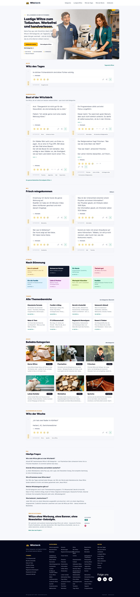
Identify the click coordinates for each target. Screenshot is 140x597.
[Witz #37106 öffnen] (110, 79)
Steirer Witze (87, 583)
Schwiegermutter (106, 172)
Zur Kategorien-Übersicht (107, 299)
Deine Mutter (52, 559)
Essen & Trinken (30, 567)
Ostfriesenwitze (53, 579)
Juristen (51, 568)
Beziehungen (64, 549)
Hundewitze (44, 250)
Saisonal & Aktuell (30, 574)
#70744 (28, 436)
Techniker (63, 586)
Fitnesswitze (87, 559)
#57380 (73, 173)
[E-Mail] (110, 579)
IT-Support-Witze (77, 566)
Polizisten (86, 579)
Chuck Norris (64, 555)
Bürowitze (87, 551)
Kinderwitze (64, 571)
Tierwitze (43, 175)
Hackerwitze (64, 564)
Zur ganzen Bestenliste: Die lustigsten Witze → (39, 180)
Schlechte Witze (53, 581)
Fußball (75, 561)
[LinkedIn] (105, 579)
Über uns (99, 563)
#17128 (73, 133)
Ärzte (42, 134)
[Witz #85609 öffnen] (65, 128)
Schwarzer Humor (50, 134)
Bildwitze (86, 549)
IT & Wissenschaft (30, 558)
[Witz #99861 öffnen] (65, 169)
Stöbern (112, 192)
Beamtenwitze (53, 549)
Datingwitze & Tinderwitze (88, 556)
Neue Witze (100, 558)
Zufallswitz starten (31, 44)
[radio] (34, 79)
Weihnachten (52, 588)
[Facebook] (99, 579)
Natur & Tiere (29, 563)
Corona (75, 555)
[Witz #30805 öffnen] (110, 244)
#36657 (73, 221)
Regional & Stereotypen (32, 569)
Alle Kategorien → (29, 48)
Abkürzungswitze (53, 547)
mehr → (80, 122)
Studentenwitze (53, 586)
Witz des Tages (89, 3)
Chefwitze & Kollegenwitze (53, 556)
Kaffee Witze (64, 568)
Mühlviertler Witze (65, 577)
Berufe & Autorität (30, 560)
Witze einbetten (101, 561)
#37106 (28, 83)
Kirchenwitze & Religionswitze (101, 134)
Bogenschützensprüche (66, 551)
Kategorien (68, 3)
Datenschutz (111, 594)
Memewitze (44, 223)
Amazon (63, 547)
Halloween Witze (77, 564)
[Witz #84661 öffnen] (65, 244)
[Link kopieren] (103, 79)
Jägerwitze (50, 175)
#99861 (28, 173)
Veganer (86, 586)
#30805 (73, 248)
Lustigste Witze (78, 3)
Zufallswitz (110, 3)
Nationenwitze (76, 577)
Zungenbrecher (44, 85)
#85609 (28, 133)
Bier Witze (75, 549)
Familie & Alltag (30, 565)
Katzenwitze (87, 568)
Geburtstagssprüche (54, 564)
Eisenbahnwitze (77, 559)
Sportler (48, 438)
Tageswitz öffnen (109, 65)
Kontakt (99, 567)
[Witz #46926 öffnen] (65, 217)
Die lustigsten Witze (45, 44)
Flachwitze (52, 561)
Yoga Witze (76, 588)
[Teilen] (106, 79)
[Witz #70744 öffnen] (110, 432)
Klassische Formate (31, 572)
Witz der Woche (100, 3)
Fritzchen (88, 172)
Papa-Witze (64, 579)
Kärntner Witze (77, 568)
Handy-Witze (87, 564)
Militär (50, 577)
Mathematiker (76, 574)
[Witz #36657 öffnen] (110, 217)
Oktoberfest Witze (89, 577)
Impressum (104, 594)
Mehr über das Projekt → (35, 530)
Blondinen (51, 551)
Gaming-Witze (88, 561)
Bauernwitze (62, 175)
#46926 (28, 221)
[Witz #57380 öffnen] (86, 166)
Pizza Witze (76, 579)
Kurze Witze (55, 438)
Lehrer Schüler (96, 172)
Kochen (86, 571)
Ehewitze (63, 559)
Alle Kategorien (110, 342)
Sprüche (63, 583)
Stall (56, 175)
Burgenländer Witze (76, 552)
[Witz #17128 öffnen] (110, 128)
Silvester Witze (88, 581)
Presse (99, 565)
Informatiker (89, 134)
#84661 (28, 248)
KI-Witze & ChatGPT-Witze (53, 571)
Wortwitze (63, 588)
